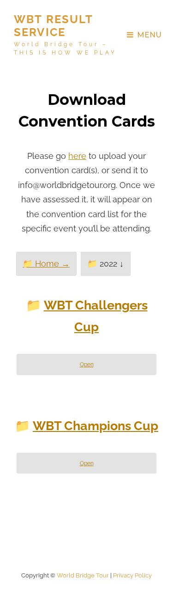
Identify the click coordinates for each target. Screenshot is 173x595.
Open (87, 364)
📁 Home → (46, 263)
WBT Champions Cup (95, 426)
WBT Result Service (53, 25)
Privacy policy (132, 575)
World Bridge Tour (83, 575)
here (77, 156)
